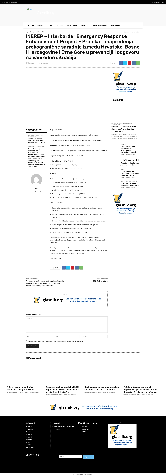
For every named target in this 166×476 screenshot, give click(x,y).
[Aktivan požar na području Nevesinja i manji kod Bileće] (25, 373)
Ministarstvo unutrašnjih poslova (128, 181)
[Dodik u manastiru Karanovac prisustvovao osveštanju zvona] (115, 173)
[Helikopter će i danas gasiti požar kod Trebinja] (115, 184)
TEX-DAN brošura (100, 281)
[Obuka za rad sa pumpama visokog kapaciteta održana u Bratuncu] (102, 373)
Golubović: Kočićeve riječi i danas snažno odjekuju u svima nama (36, 140)
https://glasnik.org (36, 191)
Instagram (85, 429)
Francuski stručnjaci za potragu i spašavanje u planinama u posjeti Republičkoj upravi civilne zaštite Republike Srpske (45, 283)
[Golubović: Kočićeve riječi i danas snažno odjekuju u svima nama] (125, 111)
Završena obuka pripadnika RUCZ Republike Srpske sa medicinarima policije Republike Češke (62, 389)
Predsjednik (31, 146)
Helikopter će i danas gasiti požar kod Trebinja (129, 184)
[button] (137, 25)
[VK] (134, 63)
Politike (29, 158)
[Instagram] (137, 2)
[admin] (27, 63)
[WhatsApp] (138, 63)
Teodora (130, 123)
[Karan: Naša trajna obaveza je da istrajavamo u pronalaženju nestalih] (115, 147)
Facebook (85, 427)
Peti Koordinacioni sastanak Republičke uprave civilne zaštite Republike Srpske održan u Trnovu (140, 389)
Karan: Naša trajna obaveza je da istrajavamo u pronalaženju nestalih (36, 151)
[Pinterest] (129, 63)
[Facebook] (134, 2)
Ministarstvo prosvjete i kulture (35, 135)
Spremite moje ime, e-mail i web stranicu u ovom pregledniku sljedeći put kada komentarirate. (55, 341)
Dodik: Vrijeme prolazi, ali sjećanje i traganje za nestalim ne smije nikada (36, 163)
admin (33, 63)
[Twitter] (141, 2)
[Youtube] (145, 2)
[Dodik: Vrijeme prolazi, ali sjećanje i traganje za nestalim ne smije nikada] (115, 161)
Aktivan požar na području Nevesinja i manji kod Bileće (20, 388)
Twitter (84, 431)
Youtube (84, 434)
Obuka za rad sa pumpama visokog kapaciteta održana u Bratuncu (101, 388)
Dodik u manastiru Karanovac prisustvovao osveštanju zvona (129, 173)
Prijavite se (88, 457)
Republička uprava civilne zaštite (35, 32)
